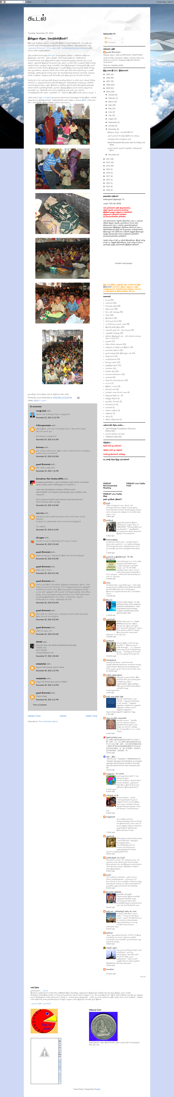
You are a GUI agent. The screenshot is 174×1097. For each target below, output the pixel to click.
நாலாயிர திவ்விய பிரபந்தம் (115, 434)
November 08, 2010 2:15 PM (47, 671)
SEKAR (39, 642)
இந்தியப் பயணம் (40, 400)
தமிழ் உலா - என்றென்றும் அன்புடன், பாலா (121, 911)
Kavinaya (40, 447)
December (112, 155)
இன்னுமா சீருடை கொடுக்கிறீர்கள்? (48, 38)
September (112, 122)
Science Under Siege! (125, 602)
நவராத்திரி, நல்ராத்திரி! (124, 894)
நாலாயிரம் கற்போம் (112, 350)
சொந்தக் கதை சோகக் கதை (116, 392)
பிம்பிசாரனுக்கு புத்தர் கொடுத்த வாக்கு (129, 838)
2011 (108, 159)
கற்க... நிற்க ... (111, 757)
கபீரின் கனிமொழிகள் (114, 675)
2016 (108, 173)
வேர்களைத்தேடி (112, 540)
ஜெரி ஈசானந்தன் (45, 97)
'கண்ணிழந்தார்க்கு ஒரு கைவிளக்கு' (75, 48)
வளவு (108, 583)
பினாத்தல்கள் (111, 660)
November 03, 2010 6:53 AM (47, 456)
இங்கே (84, 100)
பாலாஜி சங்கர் (41, 411)
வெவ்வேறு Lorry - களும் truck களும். (119, 585)
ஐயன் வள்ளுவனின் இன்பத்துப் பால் (118, 353)
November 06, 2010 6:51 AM (47, 573)
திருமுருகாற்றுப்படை (112, 395)
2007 (108, 81)
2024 (108, 190)
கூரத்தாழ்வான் (110, 359)
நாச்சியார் (109, 520)
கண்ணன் (109, 303)
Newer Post (34, 716)
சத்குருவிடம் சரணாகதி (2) (126, 677)
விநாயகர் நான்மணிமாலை (114, 380)
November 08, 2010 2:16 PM (47, 685)
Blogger (97, 1089)
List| (60, 1065)
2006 (108, 78)
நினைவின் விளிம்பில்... (114, 892)
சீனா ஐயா (52, 55)
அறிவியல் (108, 413)
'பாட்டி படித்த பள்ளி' (53, 48)
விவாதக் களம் (110, 389)
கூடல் (37, 17)
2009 (108, 88)
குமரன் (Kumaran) (43, 464)
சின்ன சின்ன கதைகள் (113, 344)
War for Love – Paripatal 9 (116, 759)
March (111, 102)
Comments (111, 42)
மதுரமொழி (110, 836)
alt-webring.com (60, 1077)
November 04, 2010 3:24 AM (47, 505)
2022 (108, 183)
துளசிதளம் (110, 641)
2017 (108, 176)
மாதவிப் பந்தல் (111, 948)
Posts (109, 38)
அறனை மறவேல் (111, 410)
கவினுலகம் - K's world (115, 774)
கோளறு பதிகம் (111, 362)
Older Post (91, 716)
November (112, 129)
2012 (108, 162)
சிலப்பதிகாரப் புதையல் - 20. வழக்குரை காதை (121, 860)
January (111, 95)
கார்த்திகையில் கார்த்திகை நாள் (119, 139)
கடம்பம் (108, 383)
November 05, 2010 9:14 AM (47, 530)
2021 (108, 180)
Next (60, 1069)
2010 (108, 92)
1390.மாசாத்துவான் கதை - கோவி (117, 505)
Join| (60, 1061)
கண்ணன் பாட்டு (112, 795)
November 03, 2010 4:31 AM (47, 440)
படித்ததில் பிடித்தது (112, 333)
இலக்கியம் (109, 318)
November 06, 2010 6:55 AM (47, 620)
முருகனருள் (110, 619)
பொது (107, 300)
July (110, 115)
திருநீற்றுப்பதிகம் (111, 365)
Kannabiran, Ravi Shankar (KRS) (49, 479)
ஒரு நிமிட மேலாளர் (112, 401)
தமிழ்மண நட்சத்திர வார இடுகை (117, 347)
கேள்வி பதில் (110, 371)
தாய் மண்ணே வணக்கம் (125, 819)
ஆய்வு (107, 416)
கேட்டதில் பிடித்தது (112, 312)
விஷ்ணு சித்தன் (111, 398)
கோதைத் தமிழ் (111, 306)
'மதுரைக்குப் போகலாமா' (36, 48)
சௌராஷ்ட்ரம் (110, 404)
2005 (108, 74)
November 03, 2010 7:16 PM (47, 471)
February (112, 98)
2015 (108, 169)
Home (63, 716)
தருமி (108, 503)
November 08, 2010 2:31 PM (47, 700)
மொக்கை (109, 368)
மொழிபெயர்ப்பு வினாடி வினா (115, 542)
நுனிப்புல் (109, 933)
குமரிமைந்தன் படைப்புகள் (115, 858)
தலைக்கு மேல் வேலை (113, 662)
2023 (108, 186)
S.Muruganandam (43, 425)
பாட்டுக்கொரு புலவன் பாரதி (115, 324)
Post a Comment (40, 705)
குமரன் (45, 991)
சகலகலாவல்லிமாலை (113, 374)
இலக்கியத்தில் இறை (113, 327)
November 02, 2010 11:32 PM (47, 418)
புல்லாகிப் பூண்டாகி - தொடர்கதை (117, 330)
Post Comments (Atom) (48, 721)
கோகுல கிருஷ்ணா (123, 797)
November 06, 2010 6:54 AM (47, 603)
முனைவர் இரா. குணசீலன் (41, 1003)
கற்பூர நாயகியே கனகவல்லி (116, 718)
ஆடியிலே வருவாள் (123, 720)
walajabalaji (41, 664)
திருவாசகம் (109, 356)
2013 (108, 166)
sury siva (40, 513)
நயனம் (108, 875)
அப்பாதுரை (40, 538)
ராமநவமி (108, 407)
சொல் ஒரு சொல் (111, 321)
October (111, 126)
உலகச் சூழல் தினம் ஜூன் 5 (126, 776)
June (110, 112)
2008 (108, 85)
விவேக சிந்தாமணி (112, 419)
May (110, 108)
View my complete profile (113, 65)
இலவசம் (109, 600)
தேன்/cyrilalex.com (114, 737)
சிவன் (107, 315)
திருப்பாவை (109, 309)
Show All (142, 976)
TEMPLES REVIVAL (113, 437)
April (110, 105)
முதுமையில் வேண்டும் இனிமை (127, 523)
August (111, 119)
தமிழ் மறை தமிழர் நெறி (114, 697)
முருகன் (108, 341)
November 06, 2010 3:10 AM (47, 544)
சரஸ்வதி (108, 377)
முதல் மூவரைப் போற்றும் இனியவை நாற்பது (123, 136)
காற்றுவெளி (110, 817)
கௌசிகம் (110, 969)
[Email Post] (77, 398)
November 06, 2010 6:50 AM (47, 559)
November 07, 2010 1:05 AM (47, 656)
